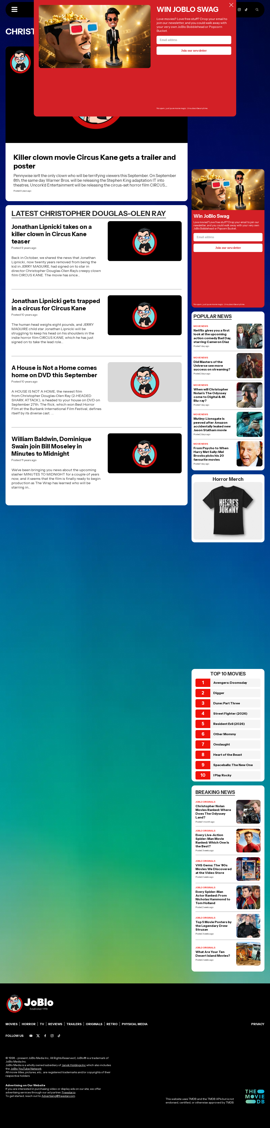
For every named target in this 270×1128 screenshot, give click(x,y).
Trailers (74, 1024)
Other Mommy (224, 734)
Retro (112, 1024)
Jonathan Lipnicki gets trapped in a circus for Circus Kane (55, 304)
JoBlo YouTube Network (26, 1068)
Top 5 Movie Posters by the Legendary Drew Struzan (213, 925)
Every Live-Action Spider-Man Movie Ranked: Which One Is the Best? (212, 840)
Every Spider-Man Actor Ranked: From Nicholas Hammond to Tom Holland (212, 897)
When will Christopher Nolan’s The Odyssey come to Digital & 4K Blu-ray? (211, 395)
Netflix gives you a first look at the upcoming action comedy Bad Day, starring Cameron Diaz (212, 336)
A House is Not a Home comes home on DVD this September (54, 371)
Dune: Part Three (226, 703)
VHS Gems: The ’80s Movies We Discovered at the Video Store (213, 869)
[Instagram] (239, 9)
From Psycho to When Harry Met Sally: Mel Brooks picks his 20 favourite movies (211, 453)
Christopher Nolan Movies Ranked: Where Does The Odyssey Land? (213, 811)
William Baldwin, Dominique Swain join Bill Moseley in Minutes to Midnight (51, 446)
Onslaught (221, 744)
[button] (14, 9)
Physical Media (135, 1024)
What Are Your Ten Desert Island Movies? (212, 954)
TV (42, 1024)
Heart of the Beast (227, 755)
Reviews (55, 1024)
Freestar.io (68, 1092)
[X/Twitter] (38, 1035)
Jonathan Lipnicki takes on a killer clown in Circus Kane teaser (51, 234)
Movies (12, 1024)
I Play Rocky (222, 775)
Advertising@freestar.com (58, 1096)
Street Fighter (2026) (230, 713)
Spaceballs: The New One (233, 765)
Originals (94, 1024)
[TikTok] (246, 9)
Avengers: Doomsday (230, 683)
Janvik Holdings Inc (74, 1065)
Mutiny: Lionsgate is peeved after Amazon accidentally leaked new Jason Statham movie (212, 424)
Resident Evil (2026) (229, 724)
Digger (218, 693)
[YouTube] (30, 1035)
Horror (29, 1024)
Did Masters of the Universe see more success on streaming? (212, 365)
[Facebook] (45, 1035)
